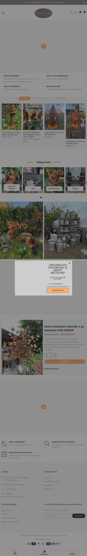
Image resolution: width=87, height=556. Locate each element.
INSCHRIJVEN (58, 290)
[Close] (69, 263)
